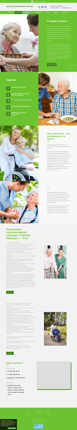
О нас (18, 12)
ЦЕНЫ (48, 12)
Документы (49, 413)
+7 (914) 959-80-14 (55, 8)
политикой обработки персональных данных (8, 422)
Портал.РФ (43, 419)
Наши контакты (51, 64)
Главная (10, 12)
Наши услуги (27, 12)
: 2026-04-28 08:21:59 (44, 421)
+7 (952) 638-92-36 (66, 8)
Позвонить (10, 292)
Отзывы (56, 12)
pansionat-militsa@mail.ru (57, 6)
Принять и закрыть (12, 428)
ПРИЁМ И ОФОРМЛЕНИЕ (38, 411)
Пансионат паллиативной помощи (19, 6)
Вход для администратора (38, 418)
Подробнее (7, 425)
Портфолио (49, 412)
